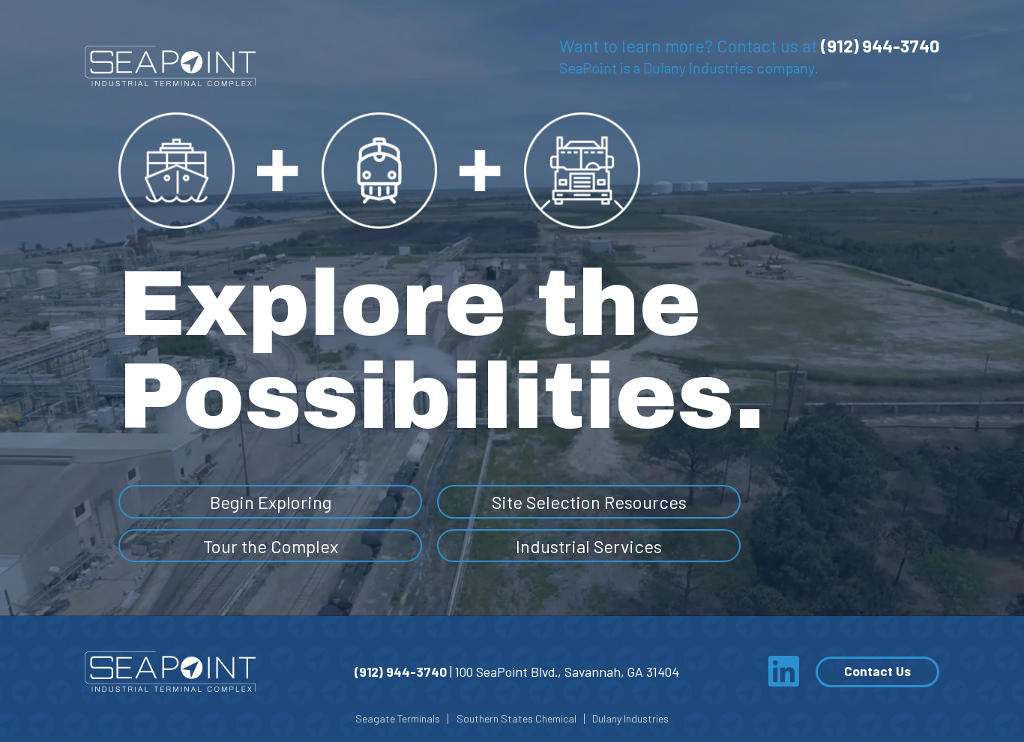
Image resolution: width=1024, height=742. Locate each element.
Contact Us (877, 671)
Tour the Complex (270, 546)
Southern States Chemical (516, 719)
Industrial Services (589, 546)
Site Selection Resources (589, 502)
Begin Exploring (270, 502)
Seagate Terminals (397, 719)
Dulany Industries (630, 719)
